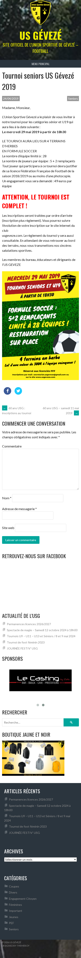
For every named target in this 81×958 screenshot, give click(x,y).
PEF (11, 923)
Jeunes (13, 917)
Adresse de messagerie (19, 509)
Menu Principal (41, 64)
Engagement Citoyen (23, 898)
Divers (13, 892)
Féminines (15, 904)
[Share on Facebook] (7, 393)
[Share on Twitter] (18, 393)
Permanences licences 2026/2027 (29, 624)
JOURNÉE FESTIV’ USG (22, 648)
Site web (8, 528)
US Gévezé (40, 35)
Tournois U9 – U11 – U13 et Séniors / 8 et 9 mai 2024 (41, 636)
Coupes (14, 886)
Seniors (73, 98)
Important (15, 910)
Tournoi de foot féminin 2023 (26, 642)
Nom (6, 498)
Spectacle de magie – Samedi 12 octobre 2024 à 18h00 (42, 630)
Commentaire (12, 446)
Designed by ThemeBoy (15, 945)
